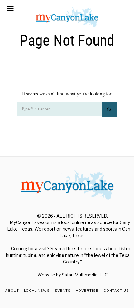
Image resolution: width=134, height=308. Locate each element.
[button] (109, 109)
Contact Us (116, 290)
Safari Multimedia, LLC (85, 274)
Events (63, 290)
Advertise (87, 290)
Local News (37, 290)
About (12, 290)
